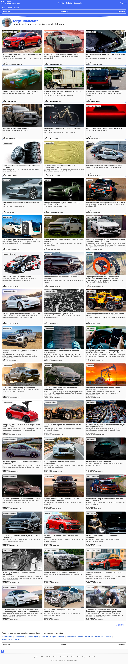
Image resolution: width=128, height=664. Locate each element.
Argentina (35, 657)
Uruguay (84, 657)
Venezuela (92, 657)
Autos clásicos (50, 69)
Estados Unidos (64, 657)
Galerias (69, 3)
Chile (41, 657)
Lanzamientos (71, 636)
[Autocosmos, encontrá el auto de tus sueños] (10, 3)
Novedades (91, 32)
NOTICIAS (6, 11)
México (73, 657)
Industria (90, 143)
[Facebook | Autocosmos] (2, 651)
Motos (80, 636)
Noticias (61, 3)
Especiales (78, 3)
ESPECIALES (64, 11)
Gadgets (90, 254)
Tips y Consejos (7, 639)
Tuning (47, 180)
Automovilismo (9, 254)
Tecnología (7, 217)
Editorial (9, 8)
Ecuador (55, 657)
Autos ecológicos (9, 32)
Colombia (48, 657)
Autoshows (49, 32)
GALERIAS (121, 11)
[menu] (125, 3)
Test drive (7, 69)
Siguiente (120, 625)
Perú (78, 657)
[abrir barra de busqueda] (121, 3)
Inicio (3, 8)
